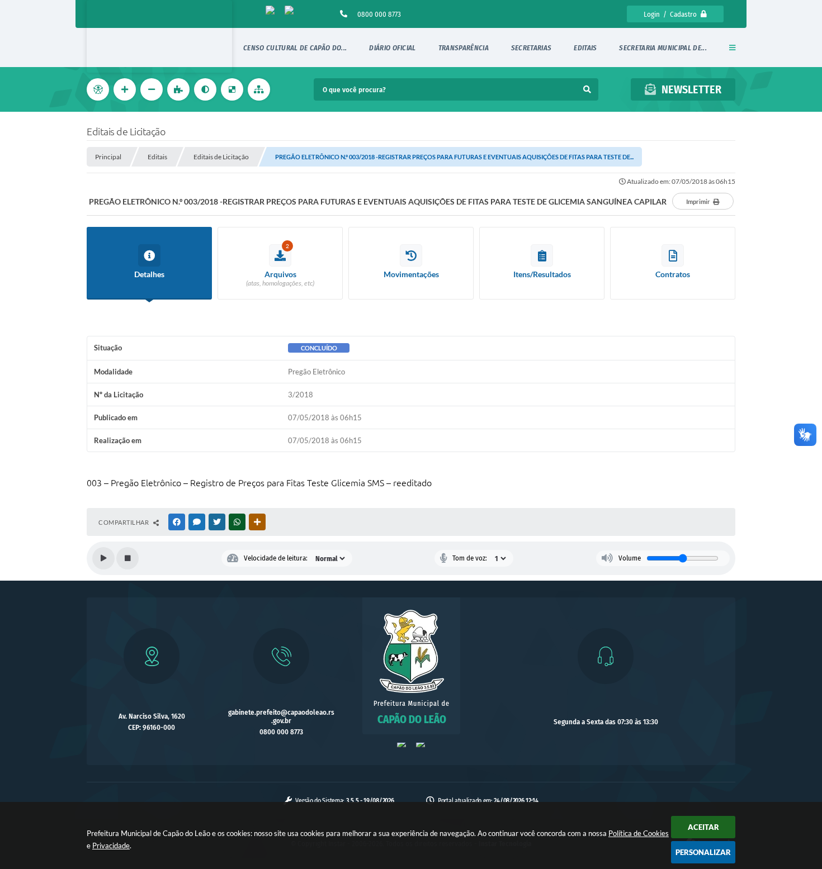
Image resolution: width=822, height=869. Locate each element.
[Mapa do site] (260, 89)
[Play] (103, 558)
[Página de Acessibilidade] (99, 89)
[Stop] (127, 558)
